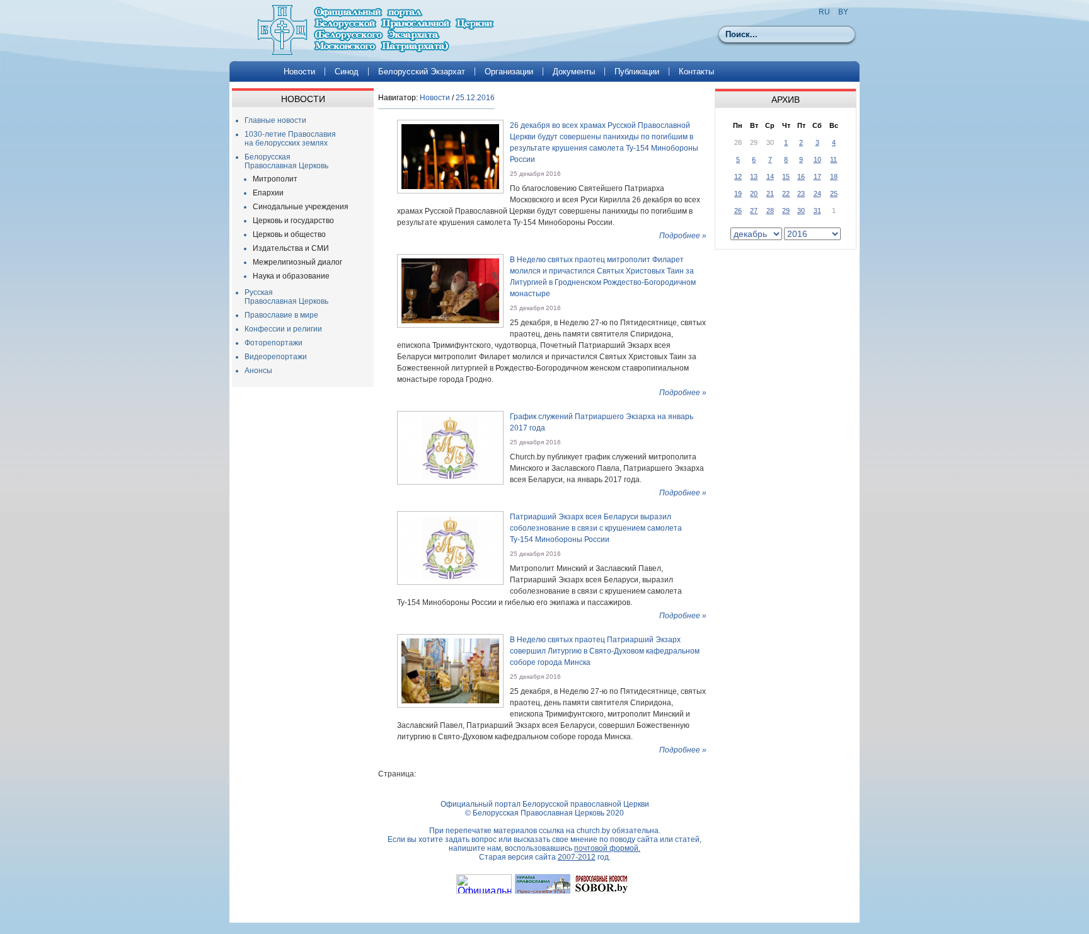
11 (833, 159)
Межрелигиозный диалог (297, 262)
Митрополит (275, 179)
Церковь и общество (289, 234)
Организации (509, 71)
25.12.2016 (475, 97)
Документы (574, 71)
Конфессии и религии (283, 329)
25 (834, 193)
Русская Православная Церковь (286, 297)
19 (738, 193)
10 (817, 159)
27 (754, 210)
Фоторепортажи (273, 342)
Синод (347, 71)
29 (786, 210)
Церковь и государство (293, 220)
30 (801, 210)
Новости (299, 71)
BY (843, 12)
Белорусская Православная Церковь (286, 161)
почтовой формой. (607, 848)
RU (824, 12)
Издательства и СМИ (291, 248)
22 (786, 193)
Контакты (696, 71)
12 (738, 176)
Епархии (268, 192)
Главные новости (275, 120)
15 (786, 176)
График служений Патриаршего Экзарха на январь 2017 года (601, 422)
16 (801, 176)
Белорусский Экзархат (421, 71)
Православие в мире (281, 315)
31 (817, 210)
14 (770, 176)
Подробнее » (682, 235)
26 (738, 210)
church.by (593, 830)
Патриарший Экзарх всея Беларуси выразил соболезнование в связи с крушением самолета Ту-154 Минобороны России (596, 528)
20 (754, 193)
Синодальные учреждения (301, 206)
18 (834, 176)
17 (817, 176)
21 (770, 193)
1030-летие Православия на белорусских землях (290, 138)
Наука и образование (291, 276)
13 (754, 176)
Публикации (636, 71)
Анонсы (258, 370)
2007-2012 (577, 857)
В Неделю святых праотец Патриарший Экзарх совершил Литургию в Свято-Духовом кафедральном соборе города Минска (605, 651)
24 (817, 193)
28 (770, 210)
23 (801, 193)
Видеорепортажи (276, 356)
